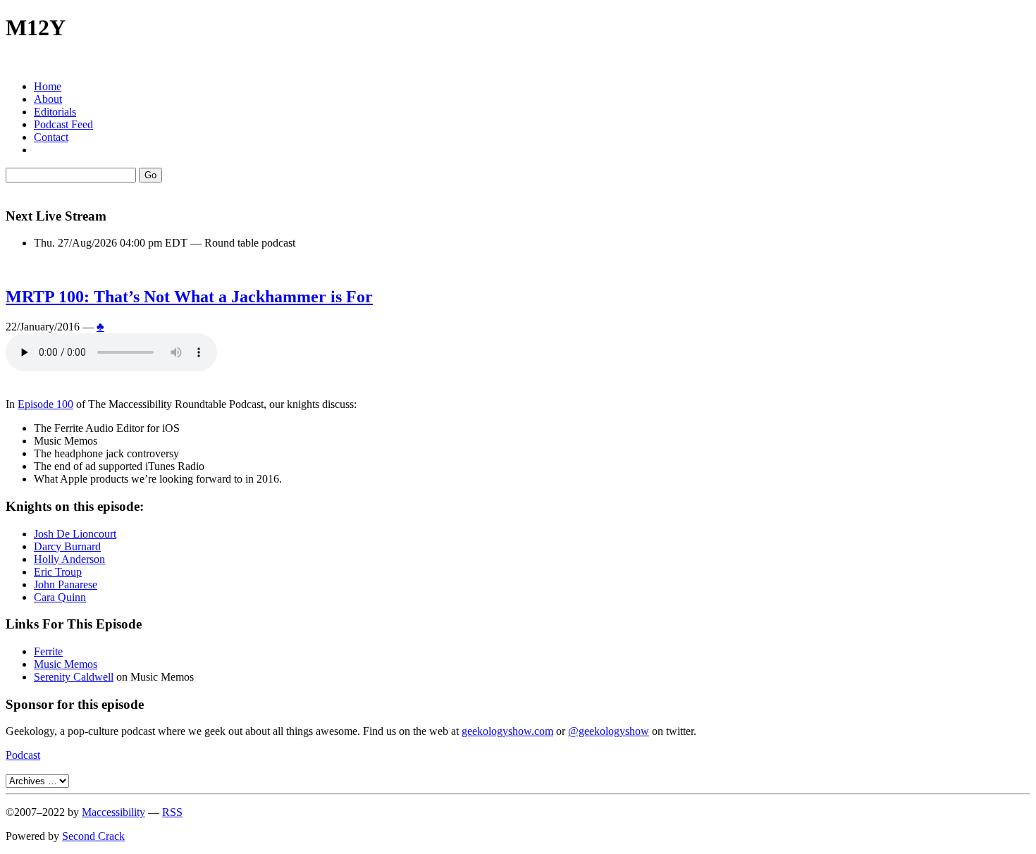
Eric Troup (58, 572)
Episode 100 (45, 404)
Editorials (55, 112)
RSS (172, 812)
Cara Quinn (60, 597)
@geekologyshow (608, 731)
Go (150, 175)
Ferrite (48, 651)
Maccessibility (113, 812)
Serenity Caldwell (73, 677)
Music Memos (65, 664)
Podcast (23, 755)
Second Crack (93, 836)
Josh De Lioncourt (75, 534)
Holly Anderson (69, 559)
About (48, 99)
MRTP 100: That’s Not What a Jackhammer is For (189, 296)
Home (47, 86)
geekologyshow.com (507, 731)
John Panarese (65, 584)
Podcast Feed (63, 124)
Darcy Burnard (67, 546)
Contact (51, 137)
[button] (518, 62)
